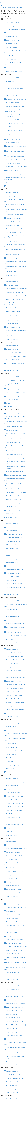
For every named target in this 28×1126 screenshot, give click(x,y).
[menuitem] (1, 3)
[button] (1, 1)
